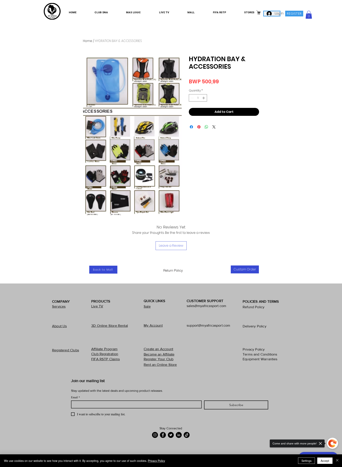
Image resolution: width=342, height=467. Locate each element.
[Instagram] (155, 435)
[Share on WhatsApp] (206, 127)
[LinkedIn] (179, 435)
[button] (308, 15)
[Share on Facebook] (191, 127)
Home (87, 41)
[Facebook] (163, 435)
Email (75, 397)
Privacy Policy (156, 461)
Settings (306, 461)
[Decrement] (191, 97)
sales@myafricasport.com (206, 306)
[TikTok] (187, 435)
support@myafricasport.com (208, 325)
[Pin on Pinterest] (199, 127)
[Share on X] (214, 127)
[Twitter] (171, 435)
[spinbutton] (197, 97)
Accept (325, 461)
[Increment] (203, 97)
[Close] (337, 460)
